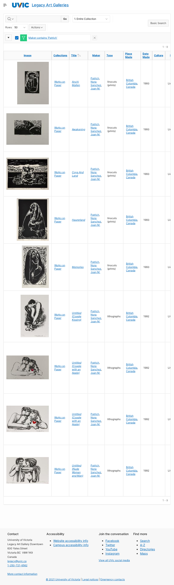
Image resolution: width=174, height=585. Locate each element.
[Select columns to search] (11, 19)
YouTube (111, 549)
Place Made (128, 55)
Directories (147, 549)
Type (110, 55)
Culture (158, 55)
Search (145, 541)
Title (79, 55)
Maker (96, 55)
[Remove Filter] (94, 37)
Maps (144, 553)
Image (27, 55)
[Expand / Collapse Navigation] (5, 5)
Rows (8, 27)
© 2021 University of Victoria (63, 579)
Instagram (112, 553)
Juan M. (95, 88)
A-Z (142, 545)
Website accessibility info (70, 541)
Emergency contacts (112, 579)
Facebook (112, 541)
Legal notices (90, 579)
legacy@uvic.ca (17, 561)
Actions (35, 27)
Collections (60, 55)
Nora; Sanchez (96, 83)
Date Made (146, 55)
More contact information (22, 573)
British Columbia (131, 81)
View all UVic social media (114, 560)
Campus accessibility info (70, 545)
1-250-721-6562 (17, 565)
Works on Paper (59, 83)
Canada (130, 86)
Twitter (110, 545)
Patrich (95, 78)
